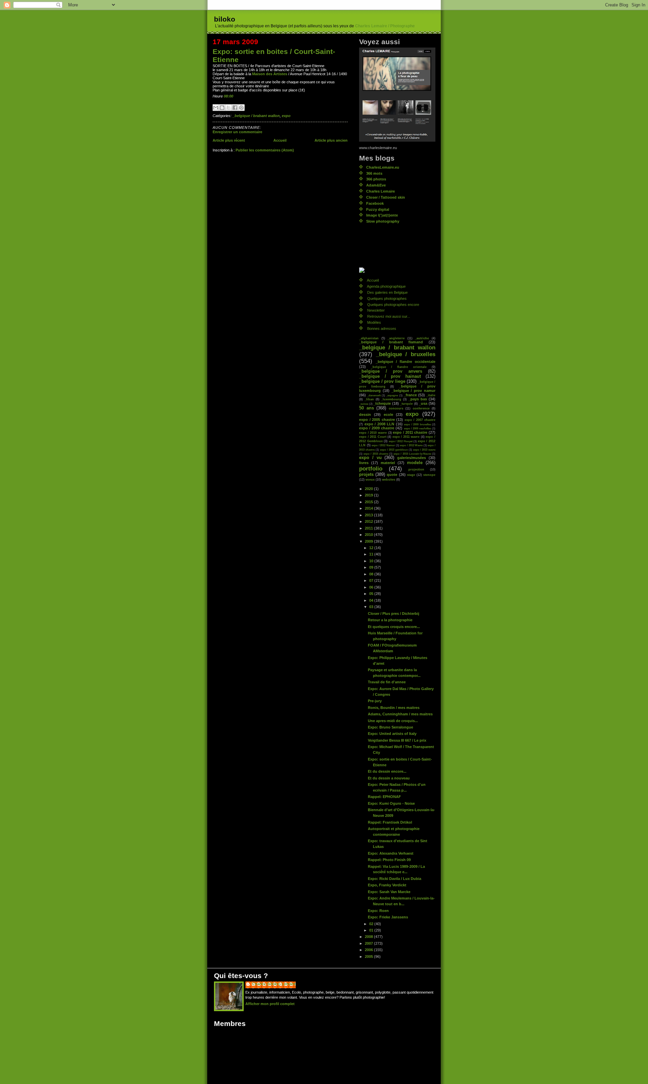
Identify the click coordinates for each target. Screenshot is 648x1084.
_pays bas (417, 399)
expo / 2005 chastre (377, 420)
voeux (370, 479)
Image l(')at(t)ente (382, 215)
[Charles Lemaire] (397, 270)
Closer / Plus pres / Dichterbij (393, 613)
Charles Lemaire (380, 191)
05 (371, 594)
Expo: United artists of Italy (392, 734)
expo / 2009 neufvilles (417, 428)
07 (371, 580)
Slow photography (382, 221)
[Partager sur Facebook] (235, 107)
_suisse (363, 403)
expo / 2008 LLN (379, 424)
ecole (388, 414)
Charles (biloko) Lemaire (274, 984)
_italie (430, 395)
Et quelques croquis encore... (394, 627)
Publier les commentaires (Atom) (265, 150)
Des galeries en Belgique (387, 292)
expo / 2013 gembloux (394, 449)
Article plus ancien (331, 140)
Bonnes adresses (381, 328)
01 (371, 930)
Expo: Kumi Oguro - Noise (391, 803)
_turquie (406, 403)
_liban (369, 399)
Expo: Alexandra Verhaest (390, 853)
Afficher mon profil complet (270, 1004)
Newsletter (376, 310)
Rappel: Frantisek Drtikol (390, 822)
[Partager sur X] (228, 107)
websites (388, 479)
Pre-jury (375, 701)
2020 (369, 489)
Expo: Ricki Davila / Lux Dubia (394, 879)
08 (371, 574)
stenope (429, 475)
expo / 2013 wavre (424, 449)
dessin (365, 414)
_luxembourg (391, 399)
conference (421, 408)
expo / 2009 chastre (376, 428)
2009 (369, 541)
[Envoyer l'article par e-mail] (234, 96)
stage (411, 475)
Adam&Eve (376, 185)
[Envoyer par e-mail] (215, 107)
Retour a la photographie (390, 620)
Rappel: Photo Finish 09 (389, 860)
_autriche (422, 338)
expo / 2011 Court (372, 436)
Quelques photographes (387, 298)
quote (392, 475)
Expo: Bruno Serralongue (390, 727)
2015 (369, 502)
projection (416, 469)
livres (364, 463)
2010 (369, 535)
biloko (224, 19)
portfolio (370, 468)
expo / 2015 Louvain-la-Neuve (412, 453)
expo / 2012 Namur (383, 445)
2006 (369, 950)
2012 (369, 521)
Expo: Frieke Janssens (388, 917)
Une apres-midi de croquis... (393, 721)
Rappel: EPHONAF (384, 797)
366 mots (374, 173)
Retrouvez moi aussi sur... (388, 316)
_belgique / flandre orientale (399, 367)
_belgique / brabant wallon (256, 116)
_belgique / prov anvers (390, 371)
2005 (369, 956)
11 (371, 554)
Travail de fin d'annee (387, 682)
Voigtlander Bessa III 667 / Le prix (397, 740)
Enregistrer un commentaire (237, 132)
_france (410, 395)
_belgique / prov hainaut (390, 376)
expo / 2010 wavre (373, 432)
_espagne (392, 395)
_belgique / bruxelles (405, 354)
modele (415, 462)
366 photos (376, 179)
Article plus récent (229, 140)
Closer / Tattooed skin (385, 197)
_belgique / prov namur (413, 391)
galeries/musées (411, 458)
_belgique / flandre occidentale (405, 362)
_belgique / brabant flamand (391, 342)
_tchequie (382, 403)
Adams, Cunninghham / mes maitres (400, 714)
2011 (369, 528)
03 (371, 607)
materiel (388, 463)
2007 (369, 943)
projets (366, 474)
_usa (423, 403)
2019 (369, 495)
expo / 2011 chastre (410, 432)
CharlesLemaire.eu (382, 167)
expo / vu (370, 457)
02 (371, 924)
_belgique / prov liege (382, 381)
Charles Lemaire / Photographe (385, 26)
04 (371, 600)
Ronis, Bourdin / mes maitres (394, 708)
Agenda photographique (386, 286)
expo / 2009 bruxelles (417, 424)
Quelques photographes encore (393, 305)
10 (371, 561)
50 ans (366, 408)
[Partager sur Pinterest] (241, 107)
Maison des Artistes (269, 74)
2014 (369, 508)
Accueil (280, 140)
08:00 (228, 96)
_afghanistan (369, 338)
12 (371, 548)
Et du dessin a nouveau (389, 778)
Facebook (375, 203)
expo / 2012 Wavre (411, 445)
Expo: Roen (378, 911)
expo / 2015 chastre (375, 453)
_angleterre (396, 338)
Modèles (374, 322)
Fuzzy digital (377, 209)
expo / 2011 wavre (406, 436)
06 (371, 587)
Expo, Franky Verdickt (387, 885)
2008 (369, 937)
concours (396, 408)
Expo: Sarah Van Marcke (389, 892)
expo (286, 116)
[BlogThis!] (222, 107)
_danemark (374, 395)
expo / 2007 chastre (420, 420)
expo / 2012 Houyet (401, 441)
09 (371, 567)
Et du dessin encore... (387, 771)
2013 (369, 515)
